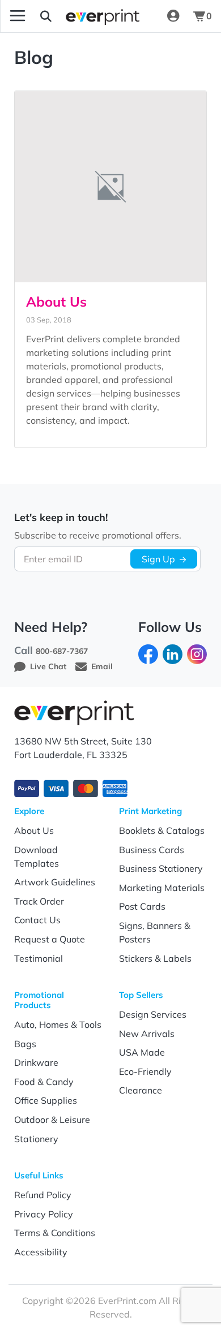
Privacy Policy (43, 1214)
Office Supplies (45, 1100)
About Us (56, 301)
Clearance (140, 1090)
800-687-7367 (62, 651)
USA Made (142, 1052)
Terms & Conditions (54, 1232)
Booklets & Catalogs (162, 830)
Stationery (36, 1138)
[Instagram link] (197, 653)
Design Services (152, 1014)
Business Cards (151, 849)
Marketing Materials (162, 887)
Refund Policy (42, 1194)
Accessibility (40, 1252)
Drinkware (36, 1062)
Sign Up (158, 559)
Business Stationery (161, 868)
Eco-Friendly (145, 1071)
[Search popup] (46, 16)
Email (102, 666)
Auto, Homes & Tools (57, 1024)
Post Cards (142, 906)
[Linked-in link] (172, 653)
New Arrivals (147, 1033)
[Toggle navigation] (17, 15)
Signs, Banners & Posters (154, 932)
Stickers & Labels (155, 958)
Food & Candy (44, 1081)
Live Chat (48, 666)
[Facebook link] (148, 653)
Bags (25, 1043)
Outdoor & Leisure (52, 1119)
